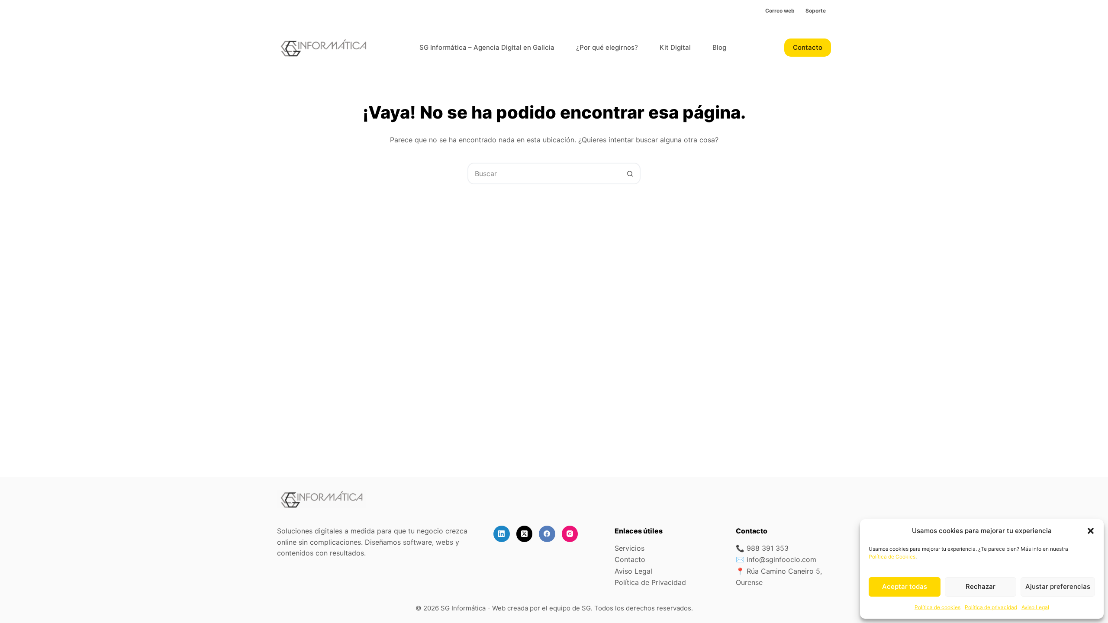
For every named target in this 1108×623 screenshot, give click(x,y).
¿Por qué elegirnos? (607, 47)
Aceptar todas (904, 586)
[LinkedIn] (501, 534)
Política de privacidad (991, 607)
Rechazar (980, 586)
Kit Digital (675, 47)
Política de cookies (937, 607)
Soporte (815, 10)
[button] (1090, 531)
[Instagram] (570, 534)
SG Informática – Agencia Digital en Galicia (486, 47)
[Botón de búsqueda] (630, 173)
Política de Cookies (892, 556)
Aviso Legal (1035, 607)
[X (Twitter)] (524, 534)
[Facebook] (547, 534)
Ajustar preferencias (1057, 586)
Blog (719, 47)
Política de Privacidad (650, 582)
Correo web (780, 10)
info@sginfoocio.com (781, 559)
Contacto (807, 47)
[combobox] (544, 173)
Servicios (629, 548)
